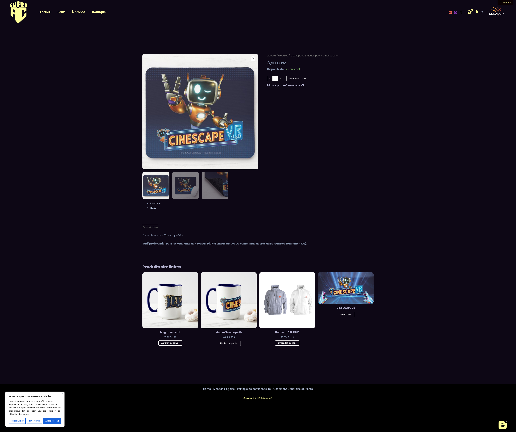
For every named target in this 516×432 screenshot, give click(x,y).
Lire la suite (346, 314)
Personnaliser (17, 420)
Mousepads (297, 55)
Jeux (61, 12)
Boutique (99, 12)
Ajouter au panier (298, 78)
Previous (155, 203)
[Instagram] (455, 12)
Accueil (45, 12)
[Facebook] (446, 12)
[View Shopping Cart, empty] (469, 12)
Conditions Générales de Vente (293, 389)
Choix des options (287, 342)
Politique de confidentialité (254, 389)
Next (153, 208)
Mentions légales (224, 389)
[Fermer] (62, 393)
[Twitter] (461, 12)
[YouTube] (450, 12)
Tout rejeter (34, 420)
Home (207, 389)
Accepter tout (52, 420)
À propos (78, 12)
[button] (253, 58)
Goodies (283, 55)
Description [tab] (150, 227)
